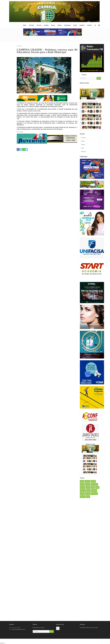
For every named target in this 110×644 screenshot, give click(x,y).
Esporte (31, 25)
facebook (2, 643)
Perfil (24, 25)
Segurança (67, 25)
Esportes (83, 144)
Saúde (75, 25)
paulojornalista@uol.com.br (18, 629)
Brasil (53, 25)
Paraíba (46, 25)
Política (39, 25)
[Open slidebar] (99, 25)
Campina (81, 25)
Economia (83, 137)
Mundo (59, 25)
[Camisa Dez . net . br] (54, 11)
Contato (89, 25)
